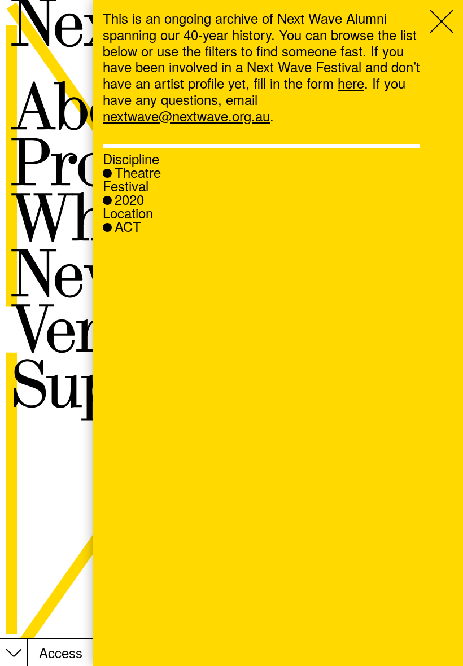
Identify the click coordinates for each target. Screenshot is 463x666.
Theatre (138, 172)
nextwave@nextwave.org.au (186, 115)
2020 (129, 199)
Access (60, 653)
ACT (128, 226)
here (351, 83)
